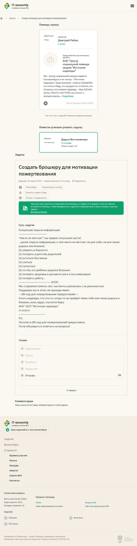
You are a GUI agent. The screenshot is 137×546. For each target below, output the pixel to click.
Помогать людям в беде (36, 192)
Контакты (14, 480)
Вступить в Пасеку (39, 212)
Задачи (12, 18)
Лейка (38, 503)
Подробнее (68, 96)
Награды (14, 465)
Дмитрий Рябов (68, 40)
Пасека (13, 460)
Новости (13, 470)
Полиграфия (31, 187)
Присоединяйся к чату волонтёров (29, 429)
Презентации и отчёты (52, 187)
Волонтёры (11, 444)
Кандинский (90, 503)
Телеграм (13, 518)
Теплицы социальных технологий (50, 536)
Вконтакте (78, 518)
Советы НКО (15, 475)
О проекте (10, 450)
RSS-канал (13, 524)
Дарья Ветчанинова (74, 139)
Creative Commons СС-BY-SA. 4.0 (55, 539)
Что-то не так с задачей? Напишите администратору (68, 115)
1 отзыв (61, 44)
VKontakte (46, 103)
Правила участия (18, 455)
